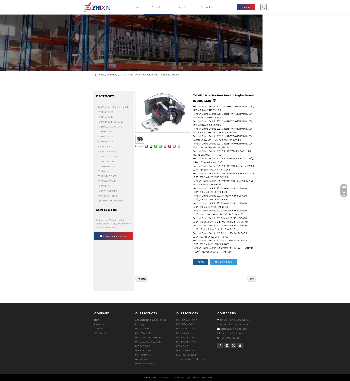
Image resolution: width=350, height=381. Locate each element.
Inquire (200, 261)
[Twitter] (233, 345)
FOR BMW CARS (105, 116)
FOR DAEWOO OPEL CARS (110, 126)
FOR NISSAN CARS (106, 161)
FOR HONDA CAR (106, 141)
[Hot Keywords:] (263, 7)
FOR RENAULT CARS (107, 176)
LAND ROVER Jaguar (107, 195)
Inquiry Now (246, 7)
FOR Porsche (104, 171)
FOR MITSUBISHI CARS (108, 156)
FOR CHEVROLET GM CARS (110, 121)
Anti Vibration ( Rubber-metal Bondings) (115, 107)
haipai (208, 377)
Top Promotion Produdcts (110, 200)
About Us (99, 328)
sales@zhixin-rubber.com (114, 236)
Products (99, 324)
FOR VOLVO (103, 185)
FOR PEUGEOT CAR (107, 166)
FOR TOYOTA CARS (107, 181)
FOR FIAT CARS (105, 131)
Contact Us (100, 333)
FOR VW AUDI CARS (107, 190)
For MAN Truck (104, 146)
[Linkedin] (227, 345)
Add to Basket (225, 261)
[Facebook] (220, 345)
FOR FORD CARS (106, 136)
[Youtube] (240, 345)
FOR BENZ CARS (105, 112)
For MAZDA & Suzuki (107, 151)
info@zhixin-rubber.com (230, 333)
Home (97, 319)
